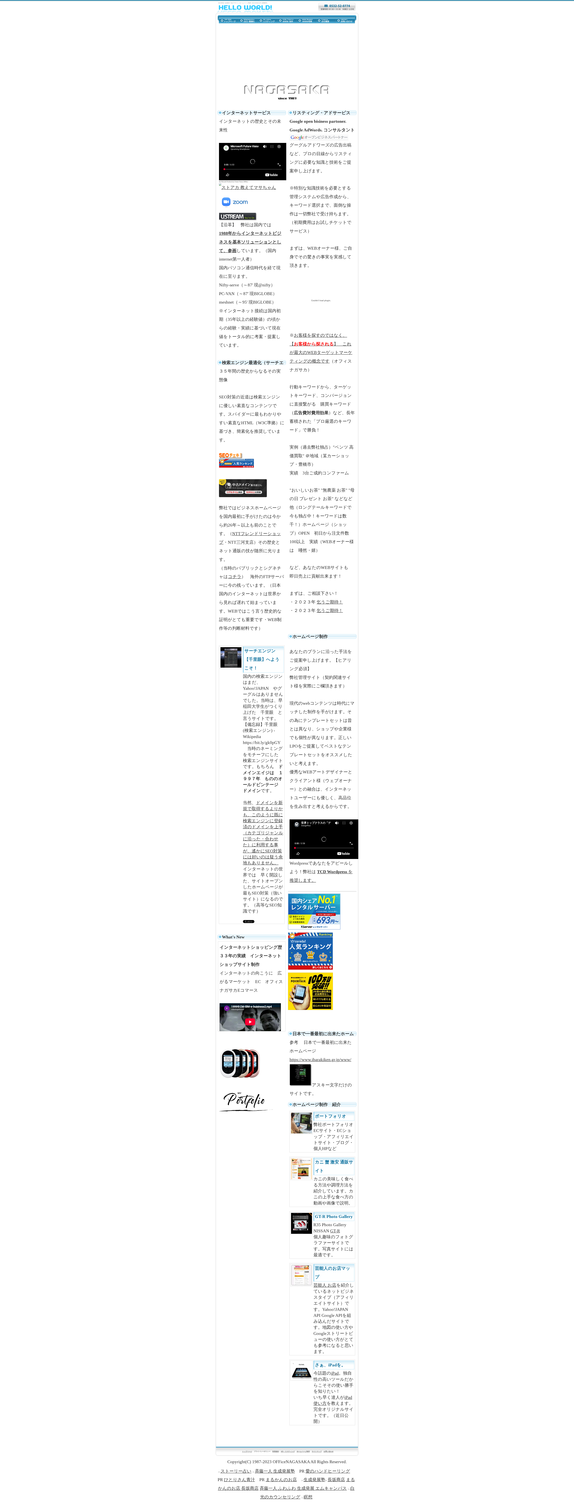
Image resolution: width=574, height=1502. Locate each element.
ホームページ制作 (303, 1451)
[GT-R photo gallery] (301, 1233)
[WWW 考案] (306, 19)
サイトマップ (317, 1451)
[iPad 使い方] (301, 1379)
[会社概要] (325, 19)
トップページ (247, 1451)
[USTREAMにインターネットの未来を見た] (238, 219)
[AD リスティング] (267, 19)
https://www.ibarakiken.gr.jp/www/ (320, 1059)
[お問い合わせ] (345, 19)
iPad (335, 1373)
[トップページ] (228, 19)
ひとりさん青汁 (239, 1479)
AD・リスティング (288, 1451)
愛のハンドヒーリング (328, 1471)
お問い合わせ (328, 1451)
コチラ (234, 576)
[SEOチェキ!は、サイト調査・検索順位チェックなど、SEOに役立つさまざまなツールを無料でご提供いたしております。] (231, 457)
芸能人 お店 (324, 1285)
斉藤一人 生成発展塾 (275, 1471)
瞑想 (308, 1497)
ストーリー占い (235, 1471)
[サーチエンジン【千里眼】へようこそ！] (231, 667)
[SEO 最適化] (248, 19)
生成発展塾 (314, 1479)
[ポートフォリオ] (301, 1132)
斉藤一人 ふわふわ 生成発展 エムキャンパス (303, 1488)
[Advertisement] (287, 49)
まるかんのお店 (281, 1479)
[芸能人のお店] (301, 1284)
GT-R (335, 1230)
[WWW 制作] (287, 19)
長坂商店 (336, 1479)
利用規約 (275, 1451)
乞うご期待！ (330, 602)
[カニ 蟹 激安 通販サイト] (301, 1178)
